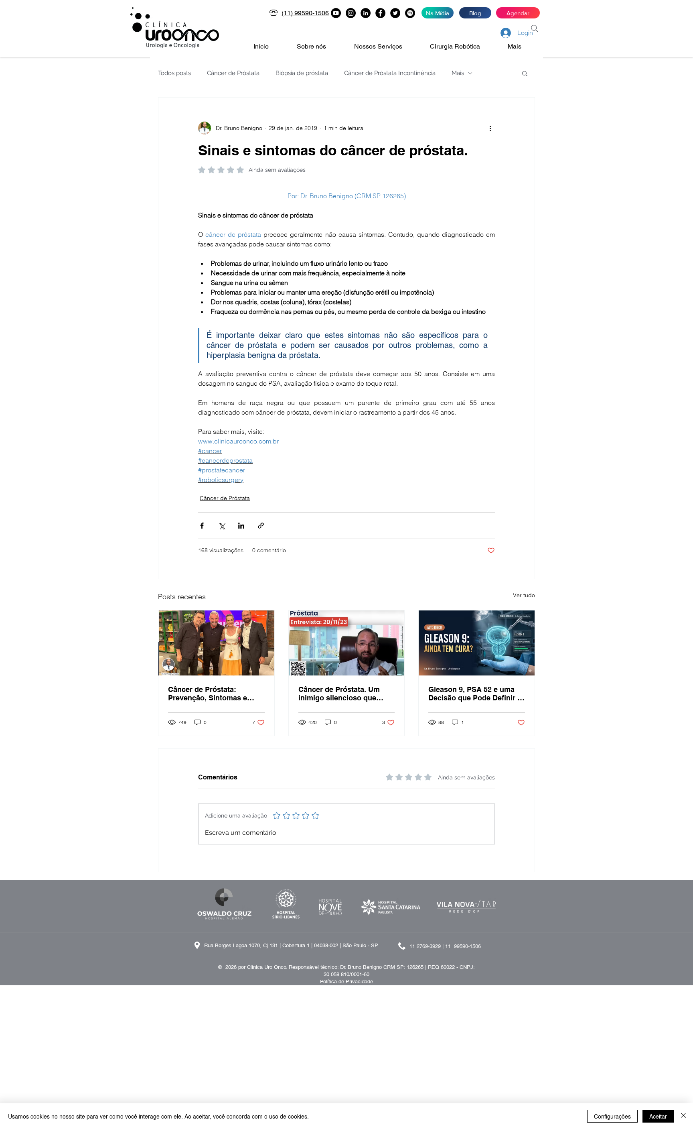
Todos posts (174, 73)
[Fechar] (683, 1116)
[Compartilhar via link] (261, 525)
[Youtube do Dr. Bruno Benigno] (336, 13)
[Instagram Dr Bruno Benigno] (351, 13)
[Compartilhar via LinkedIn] (241, 525)
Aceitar (658, 1116)
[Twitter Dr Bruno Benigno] (395, 13)
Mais (458, 73)
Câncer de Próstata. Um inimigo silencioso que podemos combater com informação (340, 693)
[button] (319, 46)
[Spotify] (410, 13)
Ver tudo (524, 595)
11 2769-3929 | (427, 946)
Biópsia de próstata (302, 73)
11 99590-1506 (463, 946)
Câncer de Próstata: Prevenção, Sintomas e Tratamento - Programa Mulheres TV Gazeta (207, 693)
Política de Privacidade (346, 981)
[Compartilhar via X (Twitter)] (221, 525)
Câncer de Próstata (233, 73)
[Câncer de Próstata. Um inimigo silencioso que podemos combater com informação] (347, 642)
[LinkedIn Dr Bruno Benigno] (366, 13)
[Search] (534, 28)
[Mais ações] (490, 128)
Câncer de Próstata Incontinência (390, 73)
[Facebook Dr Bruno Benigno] (380, 13)
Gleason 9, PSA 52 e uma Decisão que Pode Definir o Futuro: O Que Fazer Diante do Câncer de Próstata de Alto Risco (475, 693)
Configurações (612, 1116)
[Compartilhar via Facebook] (202, 525)
